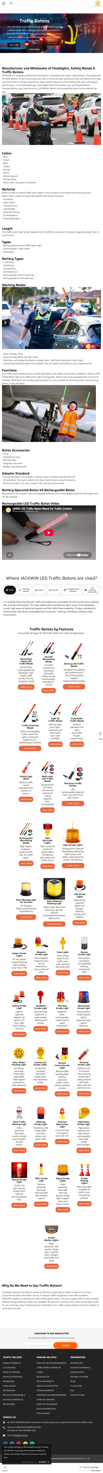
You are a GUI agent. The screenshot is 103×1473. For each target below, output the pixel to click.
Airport (41, 590)
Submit (65, 1345)
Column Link (54, 924)
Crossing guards (26, 589)
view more (26, 687)
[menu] (3, 3)
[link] (5, 1468)
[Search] (11, 3)
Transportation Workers (73, 589)
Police (11, 590)
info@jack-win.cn (20, 1435)
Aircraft (55, 590)
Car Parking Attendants (92, 590)
